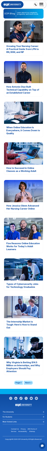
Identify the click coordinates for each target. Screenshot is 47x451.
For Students (7, 417)
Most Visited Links (10, 422)
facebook (36, 398)
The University (8, 412)
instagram (10, 398)
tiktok (21, 398)
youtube (31, 398)
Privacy (23, 429)
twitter (26, 398)
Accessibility (22, 431)
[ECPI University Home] (12, 4)
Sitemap (32, 431)
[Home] (23, 404)
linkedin (15, 398)
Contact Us (15, 429)
